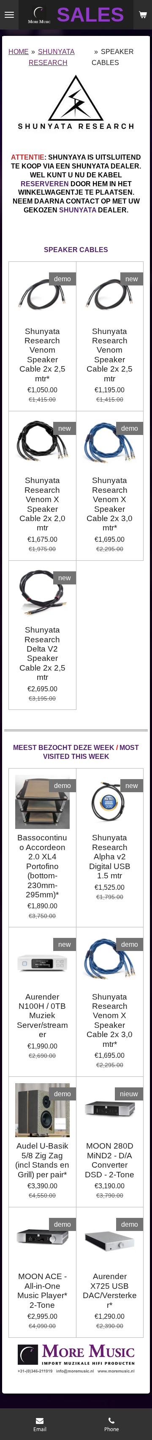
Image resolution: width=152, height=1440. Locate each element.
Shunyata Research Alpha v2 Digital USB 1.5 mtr (109, 856)
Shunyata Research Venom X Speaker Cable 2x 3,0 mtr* (110, 504)
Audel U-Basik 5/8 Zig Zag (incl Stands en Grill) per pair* (42, 1160)
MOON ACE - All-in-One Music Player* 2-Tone (42, 1290)
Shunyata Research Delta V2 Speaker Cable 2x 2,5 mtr (42, 653)
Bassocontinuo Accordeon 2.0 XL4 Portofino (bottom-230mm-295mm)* (42, 866)
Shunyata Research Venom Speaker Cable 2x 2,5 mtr (110, 355)
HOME (18, 51)
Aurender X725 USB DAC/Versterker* (110, 1290)
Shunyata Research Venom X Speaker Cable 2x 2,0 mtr (42, 504)
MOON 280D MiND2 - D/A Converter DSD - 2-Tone (109, 1160)
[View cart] (142, 15)
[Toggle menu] (9, 15)
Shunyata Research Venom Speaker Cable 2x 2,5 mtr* (42, 355)
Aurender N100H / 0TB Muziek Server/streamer (42, 1015)
